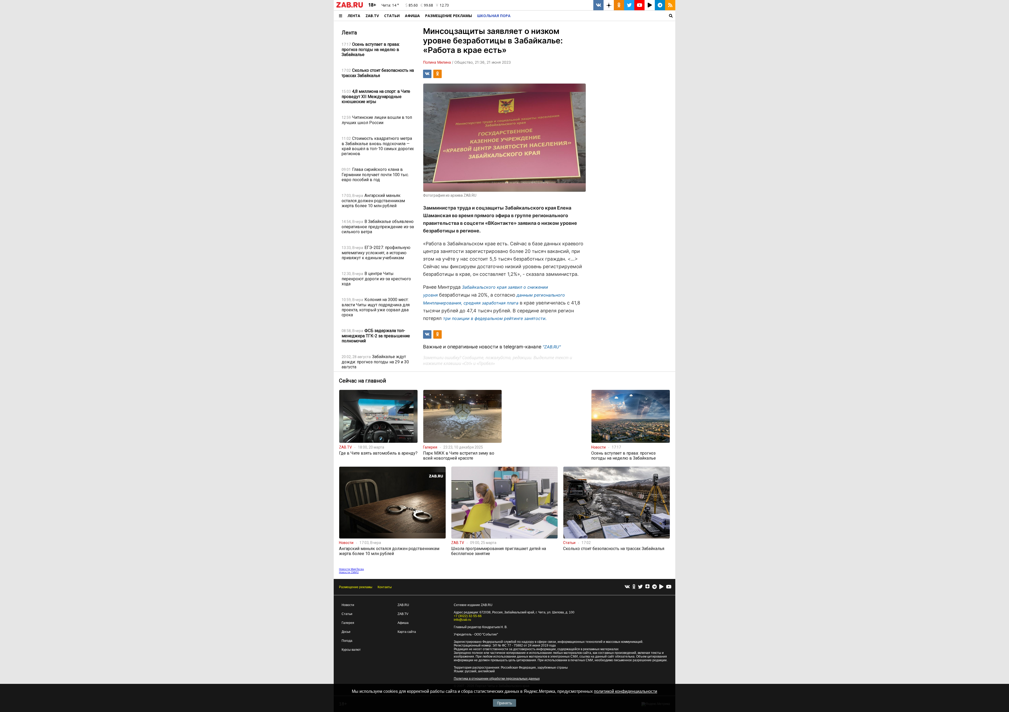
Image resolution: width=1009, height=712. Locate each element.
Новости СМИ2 (349, 572)
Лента (353, 15)
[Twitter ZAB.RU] (629, 5)
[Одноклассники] (634, 587)
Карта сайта (407, 632)
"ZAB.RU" (552, 346)
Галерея (348, 623)
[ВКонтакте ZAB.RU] (598, 5)
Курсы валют (351, 650)
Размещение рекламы (355, 587)
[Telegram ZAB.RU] (660, 5)
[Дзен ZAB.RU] (609, 5)
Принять (504, 702)
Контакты (385, 587)
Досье (346, 632)
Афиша (412, 15)
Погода (347, 641)
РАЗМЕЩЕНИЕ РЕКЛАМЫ (448, 15)
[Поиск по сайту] (594, 16)
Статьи (392, 15)
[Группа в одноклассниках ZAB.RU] (619, 5)
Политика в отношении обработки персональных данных (497, 678)
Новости (348, 605)
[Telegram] (654, 587)
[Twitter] (640, 587)
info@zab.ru (462, 620)
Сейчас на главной (362, 381)
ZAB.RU (403, 605)
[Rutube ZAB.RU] (650, 5)
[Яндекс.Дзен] (647, 587)
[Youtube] (669, 587)
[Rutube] (661, 587)
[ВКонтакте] (627, 587)
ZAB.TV (372, 15)
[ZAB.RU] (349, 6)
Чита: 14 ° (390, 5)
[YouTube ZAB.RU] (639, 5)
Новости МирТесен (351, 569)
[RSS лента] (670, 5)
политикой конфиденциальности (625, 691)
